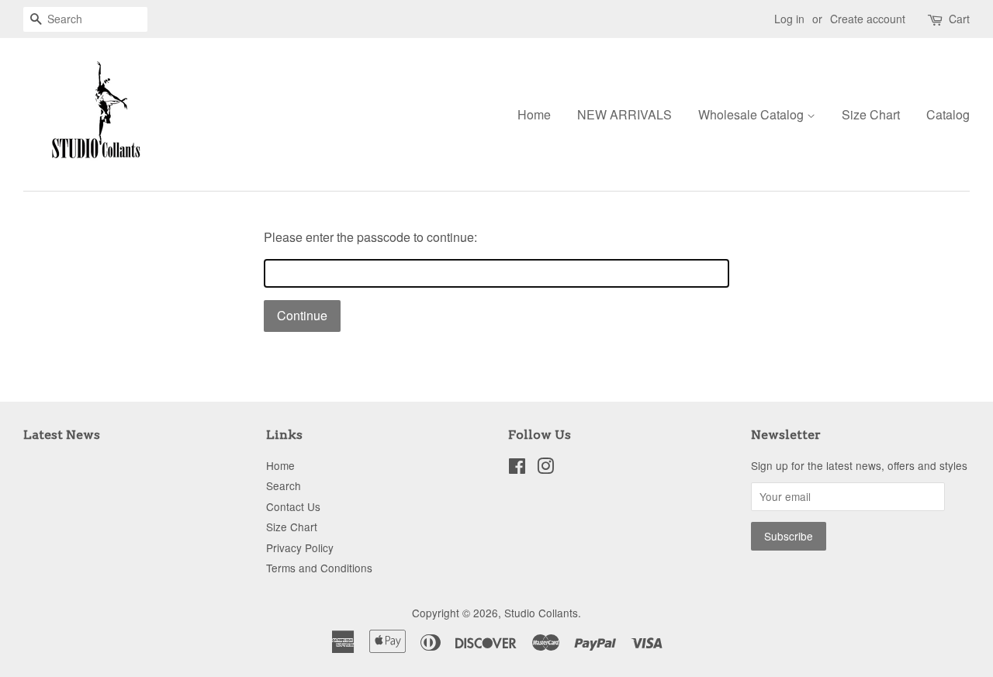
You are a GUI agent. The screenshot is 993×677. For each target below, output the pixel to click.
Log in (789, 18)
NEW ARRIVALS (624, 114)
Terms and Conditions (319, 567)
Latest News (61, 434)
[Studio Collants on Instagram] (545, 468)
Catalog (948, 114)
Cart (959, 18)
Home (534, 114)
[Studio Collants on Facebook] (517, 468)
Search (283, 485)
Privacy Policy (300, 547)
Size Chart (871, 114)
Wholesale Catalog (752, 114)
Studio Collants (541, 612)
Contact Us (293, 506)
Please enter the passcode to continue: (370, 237)
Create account (867, 18)
